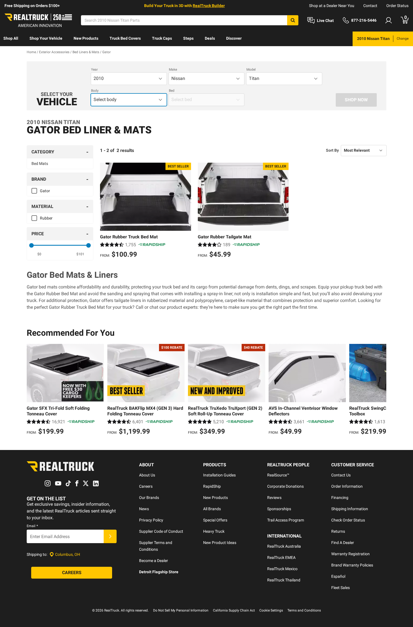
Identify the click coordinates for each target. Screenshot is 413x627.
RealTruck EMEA (281, 557)
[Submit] (110, 536)
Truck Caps (162, 38)
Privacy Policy (151, 520)
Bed (171, 91)
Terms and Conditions (304, 610)
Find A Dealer (342, 542)
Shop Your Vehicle (46, 38)
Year (94, 69)
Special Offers (215, 520)
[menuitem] (11, 39)
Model (251, 69)
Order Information (347, 486)
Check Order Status (348, 520)
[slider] (31, 245)
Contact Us (341, 475)
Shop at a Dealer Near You (331, 5)
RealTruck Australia (284, 546)
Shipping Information (349, 509)
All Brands (212, 509)
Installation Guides (219, 475)
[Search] (292, 20)
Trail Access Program (285, 520)
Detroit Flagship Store (158, 572)
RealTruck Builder (209, 5)
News (144, 509)
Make (173, 69)
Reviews (274, 497)
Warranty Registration (350, 554)
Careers (146, 486)
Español (338, 576)
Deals (210, 38)
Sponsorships (279, 509)
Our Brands (149, 497)
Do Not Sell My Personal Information (180, 610)
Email (32, 526)
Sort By (332, 150)
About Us (147, 475)
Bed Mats (39, 163)
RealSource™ (278, 475)
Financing (339, 497)
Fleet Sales (340, 587)
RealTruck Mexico (282, 568)
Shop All (10, 38)
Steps (188, 38)
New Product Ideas (219, 542)
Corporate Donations (285, 486)
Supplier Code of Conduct (161, 531)
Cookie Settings (271, 610)
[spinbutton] (39, 254)
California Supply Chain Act (234, 610)
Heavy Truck (213, 531)
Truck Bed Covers (125, 38)
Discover (234, 38)
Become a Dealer (153, 560)
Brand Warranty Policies (352, 565)
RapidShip (212, 486)
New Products (86, 38)
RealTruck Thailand (283, 580)
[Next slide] (380, 390)
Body (95, 91)
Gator (45, 191)
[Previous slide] (32, 390)
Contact (370, 5)
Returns (338, 531)
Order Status (397, 5)
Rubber (46, 218)
